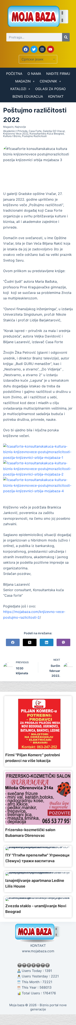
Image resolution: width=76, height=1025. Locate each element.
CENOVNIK (48, 81)
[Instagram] (42, 49)
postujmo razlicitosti (34, 136)
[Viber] (63, 642)
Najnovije (20, 126)
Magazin (8, 126)
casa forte (35, 131)
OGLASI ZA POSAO (50, 89)
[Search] (66, 37)
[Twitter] (34, 49)
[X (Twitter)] (30, 642)
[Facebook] (25, 49)
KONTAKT (56, 96)
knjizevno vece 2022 (15, 133)
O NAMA (34, 73)
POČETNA (14, 73)
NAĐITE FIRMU (58, 73)
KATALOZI (18, 89)
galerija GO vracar (54, 131)
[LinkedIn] (46, 642)
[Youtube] (50, 49)
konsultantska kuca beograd (47, 133)
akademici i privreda (15, 131)
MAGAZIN (23, 81)
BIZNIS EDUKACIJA (27, 96)
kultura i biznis (12, 136)
